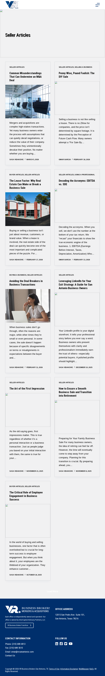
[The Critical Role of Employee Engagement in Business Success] (27, 521)
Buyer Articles (16, 175)
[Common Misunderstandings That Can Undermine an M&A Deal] (27, 101)
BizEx (92, 669)
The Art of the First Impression (26, 388)
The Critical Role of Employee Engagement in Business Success (26, 496)
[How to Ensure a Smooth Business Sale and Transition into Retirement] (77, 417)
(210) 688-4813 (18, 644)
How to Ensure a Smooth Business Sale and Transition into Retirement (75, 392)
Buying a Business (17, 275)
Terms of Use (54, 669)
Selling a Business (83, 67)
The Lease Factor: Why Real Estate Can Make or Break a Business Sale (25, 184)
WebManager (84, 669)
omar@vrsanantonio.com (22, 651)
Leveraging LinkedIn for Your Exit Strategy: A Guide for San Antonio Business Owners (75, 284)
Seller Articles (16, 67)
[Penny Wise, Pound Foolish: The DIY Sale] (77, 98)
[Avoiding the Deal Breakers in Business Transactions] (27, 306)
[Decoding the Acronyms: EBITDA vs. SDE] (77, 205)
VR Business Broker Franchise (18, 625)
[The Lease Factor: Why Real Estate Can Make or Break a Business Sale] (27, 209)
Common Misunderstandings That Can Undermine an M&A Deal (25, 77)
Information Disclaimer (69, 669)
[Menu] (97, 5)
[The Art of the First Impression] (27, 410)
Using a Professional (85, 175)
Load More (52, 591)
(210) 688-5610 (16, 647)
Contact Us (10, 655)
